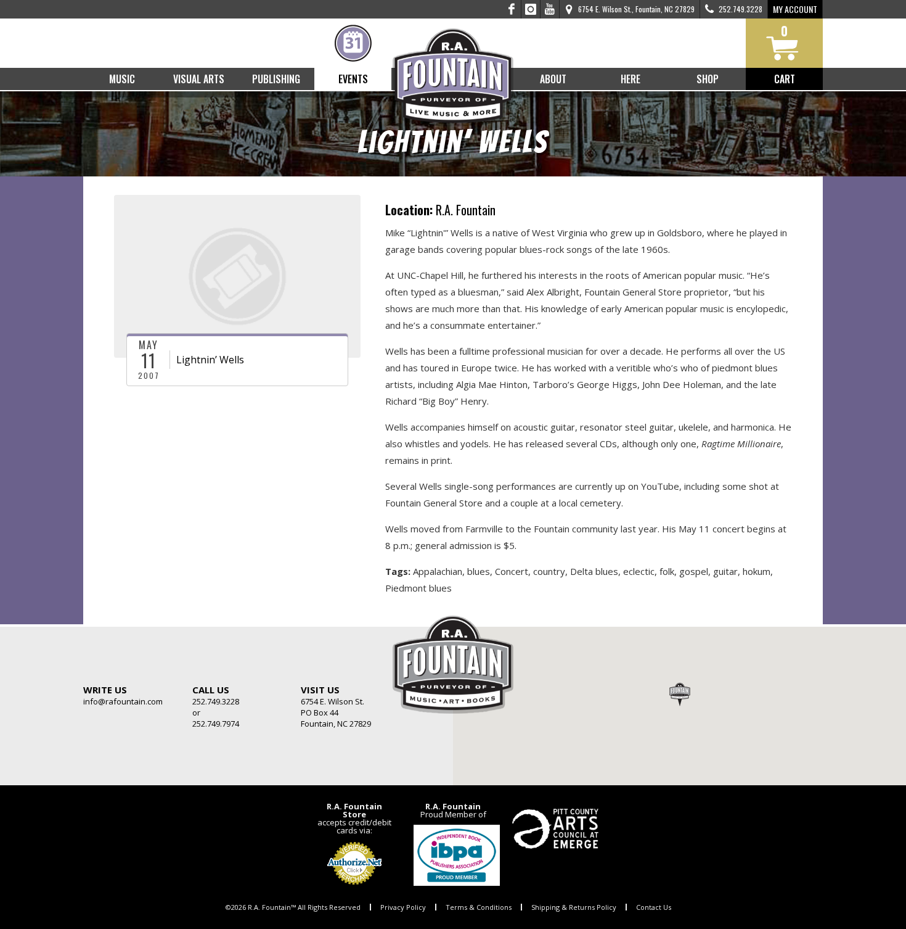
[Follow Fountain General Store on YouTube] (550, 9)
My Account (795, 8)
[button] (680, 694)
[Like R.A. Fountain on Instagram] (531, 9)
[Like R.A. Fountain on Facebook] (511, 9)
